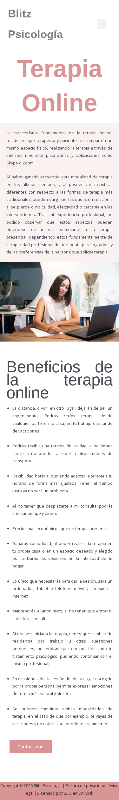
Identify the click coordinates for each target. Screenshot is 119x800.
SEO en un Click (79, 793)
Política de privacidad (85, 785)
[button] (101, 24)
